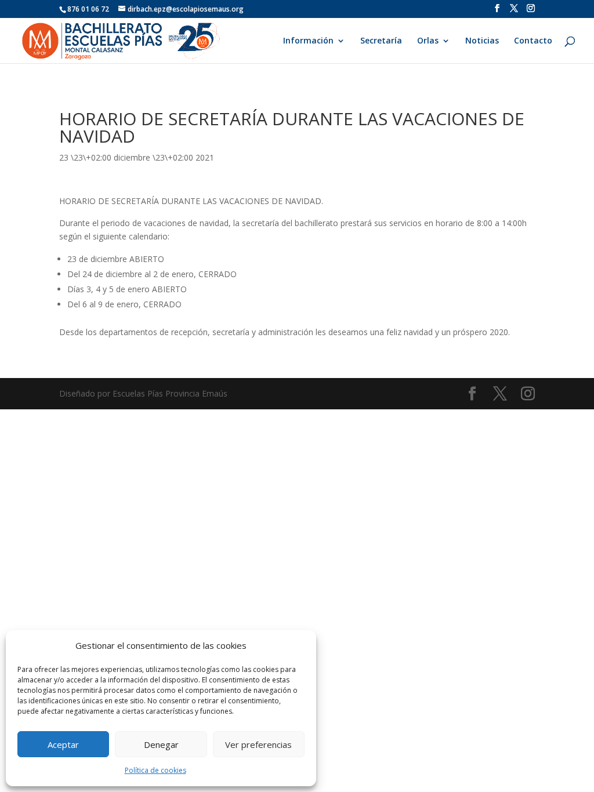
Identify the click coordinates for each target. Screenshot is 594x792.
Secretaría (381, 41)
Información (308, 41)
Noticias (482, 41)
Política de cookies (155, 770)
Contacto (533, 41)
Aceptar (63, 744)
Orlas (428, 41)
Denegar (161, 744)
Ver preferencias (258, 744)
